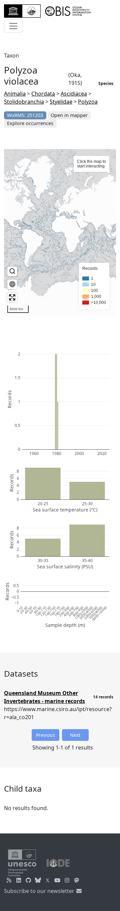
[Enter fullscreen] (12, 297)
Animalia (15, 93)
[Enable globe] (12, 284)
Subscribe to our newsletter (40, 891)
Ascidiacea (74, 93)
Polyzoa (88, 101)
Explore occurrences (30, 123)
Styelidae (61, 101)
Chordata (43, 93)
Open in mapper (69, 115)
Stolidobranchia (24, 101)
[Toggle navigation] (13, 26)
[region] (60, 232)
